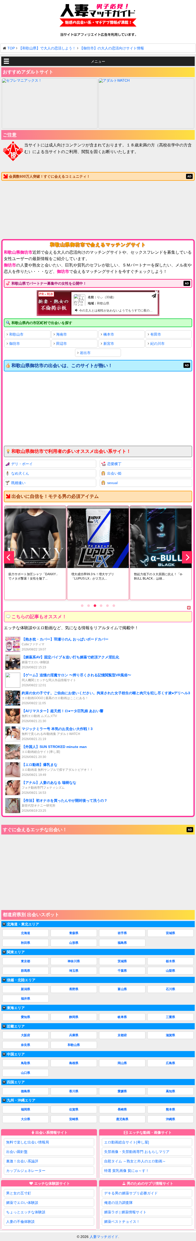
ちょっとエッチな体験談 (25, 1212)
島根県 (73, 1063)
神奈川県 (74, 961)
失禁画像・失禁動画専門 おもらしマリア (136, 1152)
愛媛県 (122, 1091)
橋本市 (108, 334)
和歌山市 (16, 334)
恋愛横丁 (114, 464)
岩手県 (122, 933)
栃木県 (170, 961)
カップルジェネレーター (25, 1171)
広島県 (170, 1063)
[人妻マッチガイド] (98, 16)
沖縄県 (170, 1119)
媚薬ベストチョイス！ (122, 1221)
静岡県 (73, 1017)
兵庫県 (73, 1035)
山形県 (73, 943)
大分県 (25, 1119)
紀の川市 (157, 343)
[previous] (9, 557)
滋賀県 (170, 1035)
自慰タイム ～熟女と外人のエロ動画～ (135, 1161)
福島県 (122, 943)
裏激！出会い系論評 (22, 1161)
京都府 (122, 1035)
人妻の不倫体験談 (20, 1221)
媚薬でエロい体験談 (22, 1203)
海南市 (61, 334)
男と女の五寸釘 (18, 1193)
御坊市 (14, 343)
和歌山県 (74, 1045)
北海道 (25, 933)
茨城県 (122, 961)
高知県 (170, 1091)
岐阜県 (122, 1017)
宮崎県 (73, 1119)
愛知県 (25, 1017)
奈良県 (25, 1045)
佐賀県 (73, 1109)
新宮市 (108, 343)
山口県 (25, 1073)
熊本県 (170, 1109)
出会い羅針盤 (17, 1152)
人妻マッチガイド (104, 1237)
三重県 (170, 1017)
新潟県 (25, 989)
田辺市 (61, 343)
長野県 (73, 989)
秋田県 (25, 943)
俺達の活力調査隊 (118, 1203)
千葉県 (122, 970)
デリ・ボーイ (22, 464)
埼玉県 (73, 970)
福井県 (25, 998)
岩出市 (85, 353)
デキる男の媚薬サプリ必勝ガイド (131, 1193)
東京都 (25, 961)
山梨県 (170, 970)
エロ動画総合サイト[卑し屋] (126, 1142)
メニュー (98, 61)
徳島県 (25, 1091)
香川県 (73, 1091)
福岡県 (25, 1109)
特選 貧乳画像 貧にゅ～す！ (126, 1171)
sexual (112, 483)
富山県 (122, 989)
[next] (187, 557)
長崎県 (122, 1109)
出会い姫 (114, 473)
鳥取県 (25, 1063)
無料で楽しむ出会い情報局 (27, 1142)
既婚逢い (18, 483)
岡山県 (122, 1063)
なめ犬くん (20, 473)
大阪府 (25, 1035)
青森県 (73, 933)
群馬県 (25, 970)
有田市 (155, 334)
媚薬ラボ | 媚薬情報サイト (125, 1212)
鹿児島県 (122, 1119)
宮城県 (170, 933)
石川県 (170, 989)
